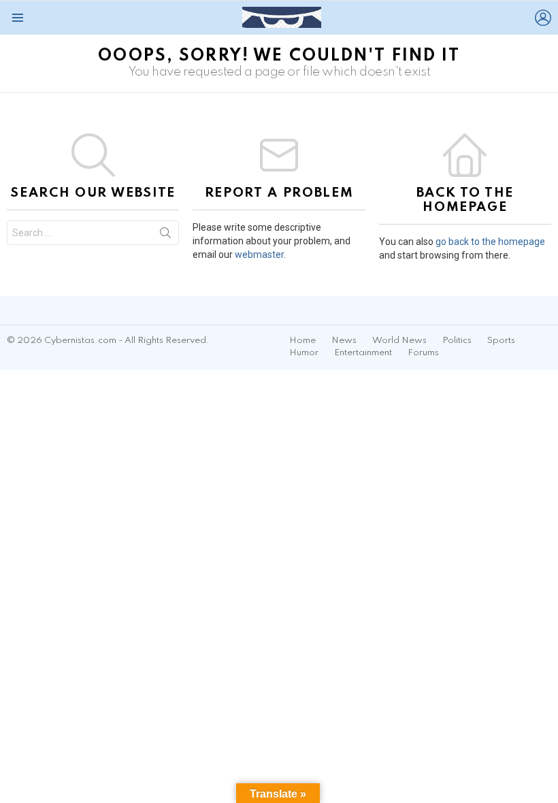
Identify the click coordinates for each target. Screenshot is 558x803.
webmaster (259, 254)
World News (399, 340)
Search (165, 235)
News (344, 340)
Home (302, 340)
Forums (423, 352)
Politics (457, 340)
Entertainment (363, 352)
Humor (303, 352)
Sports (501, 340)
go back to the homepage (490, 241)
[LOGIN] (543, 17)
